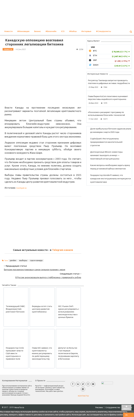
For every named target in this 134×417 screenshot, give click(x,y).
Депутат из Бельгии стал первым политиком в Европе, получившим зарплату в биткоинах (68, 353)
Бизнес (37, 31)
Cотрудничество (112, 407)
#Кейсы (73, 31)
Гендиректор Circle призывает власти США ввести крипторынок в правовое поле (15, 353)
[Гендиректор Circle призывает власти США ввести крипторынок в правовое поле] (15, 337)
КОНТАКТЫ (83, 396)
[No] (132, 415)
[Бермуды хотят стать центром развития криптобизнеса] (42, 296)
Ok (126, 415)
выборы (23, 260)
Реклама (99, 407)
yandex (13, 260)
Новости (8, 31)
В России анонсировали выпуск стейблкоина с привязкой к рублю (48, 277)
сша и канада (36, 260)
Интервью (86, 31)
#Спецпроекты (103, 31)
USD (93, 47)
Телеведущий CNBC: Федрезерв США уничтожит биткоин (15, 309)
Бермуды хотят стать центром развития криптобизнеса (42, 309)
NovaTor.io (19, 407)
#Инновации (23, 31)
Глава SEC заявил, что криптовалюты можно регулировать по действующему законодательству (42, 353)
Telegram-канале (62, 249)
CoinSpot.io (21, 188)
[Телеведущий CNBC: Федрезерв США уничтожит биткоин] (15, 296)
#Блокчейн (51, 31)
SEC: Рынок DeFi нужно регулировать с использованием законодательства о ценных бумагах (68, 311)
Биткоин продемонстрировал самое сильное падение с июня (34, 269)
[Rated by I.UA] (107, 382)
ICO (63, 31)
